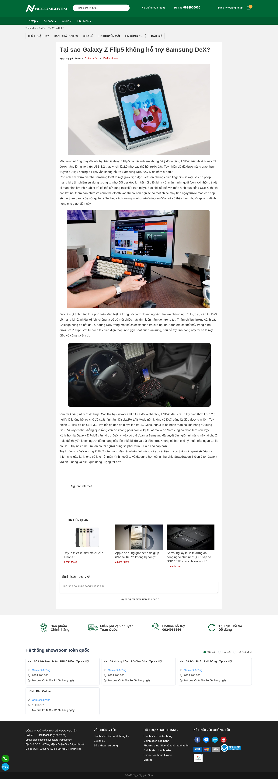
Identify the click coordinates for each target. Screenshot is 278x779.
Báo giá (156, 35)
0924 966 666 (40, 675)
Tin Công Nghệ (135, 35)
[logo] (46, 8)
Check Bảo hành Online (158, 754)
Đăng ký (223, 7)
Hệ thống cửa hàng (153, 7)
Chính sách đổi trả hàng (158, 736)
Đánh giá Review (66, 35)
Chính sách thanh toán (157, 750)
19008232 (38, 704)
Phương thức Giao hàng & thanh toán (166, 745)
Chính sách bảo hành (156, 740)
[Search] (124, 7)
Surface (49, 21)
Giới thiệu (99, 740)
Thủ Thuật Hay (38, 35)
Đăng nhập (236, 7)
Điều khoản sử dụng (106, 745)
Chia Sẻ (88, 35)
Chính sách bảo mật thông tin (111, 736)
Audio (65, 21)
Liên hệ (148, 759)
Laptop (31, 21)
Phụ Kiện (83, 21)
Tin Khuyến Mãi (109, 35)
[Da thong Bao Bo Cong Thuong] (231, 750)
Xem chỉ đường (41, 670)
